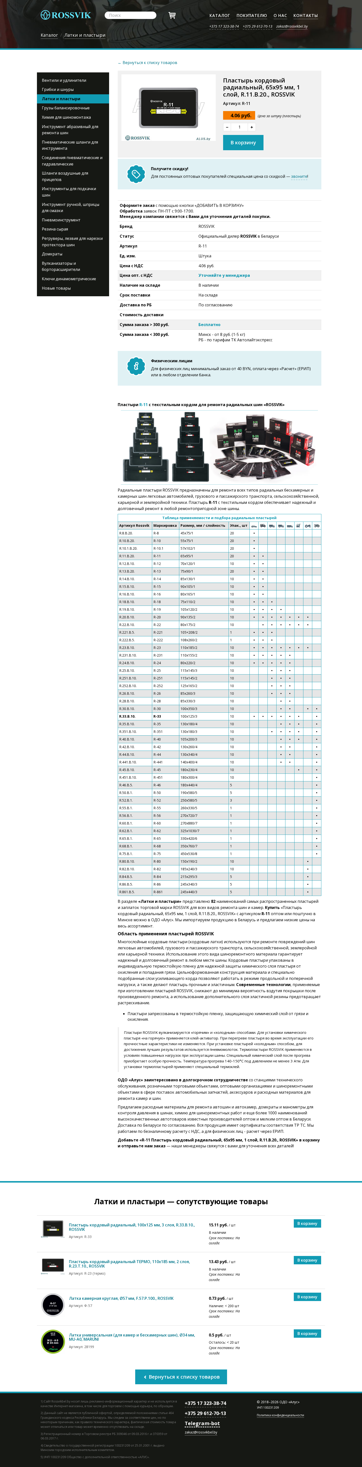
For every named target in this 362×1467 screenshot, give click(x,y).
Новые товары (56, 288)
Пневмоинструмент (61, 220)
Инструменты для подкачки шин (69, 192)
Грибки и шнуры (58, 89)
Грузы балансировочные (66, 108)
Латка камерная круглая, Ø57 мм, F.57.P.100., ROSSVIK (121, 1298)
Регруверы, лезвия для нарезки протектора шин (72, 241)
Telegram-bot (202, 1423)
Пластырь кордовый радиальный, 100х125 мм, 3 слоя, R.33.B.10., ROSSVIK (132, 1227)
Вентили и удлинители (64, 80)
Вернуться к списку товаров (184, 1376)
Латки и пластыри (61, 98)
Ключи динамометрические (69, 278)
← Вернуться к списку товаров (147, 62)
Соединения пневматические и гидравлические (72, 161)
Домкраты (52, 254)
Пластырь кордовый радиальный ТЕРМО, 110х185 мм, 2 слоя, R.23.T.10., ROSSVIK (129, 1264)
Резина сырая (55, 229)
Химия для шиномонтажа (66, 117)
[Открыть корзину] (171, 14)
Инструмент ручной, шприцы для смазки (70, 208)
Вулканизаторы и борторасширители (61, 266)
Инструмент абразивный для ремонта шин (70, 130)
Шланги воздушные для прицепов (65, 176)
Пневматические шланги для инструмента (70, 145)
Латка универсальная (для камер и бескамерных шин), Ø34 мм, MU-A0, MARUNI (132, 1337)
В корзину (243, 142)
